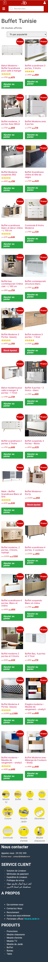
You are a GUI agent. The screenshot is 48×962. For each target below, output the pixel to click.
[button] (3, 8)
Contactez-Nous (14, 908)
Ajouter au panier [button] (8, 85)
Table (9, 954)
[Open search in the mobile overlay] (26, 8)
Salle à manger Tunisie (20, 14)
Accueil (4, 14)
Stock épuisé (10, 350)
